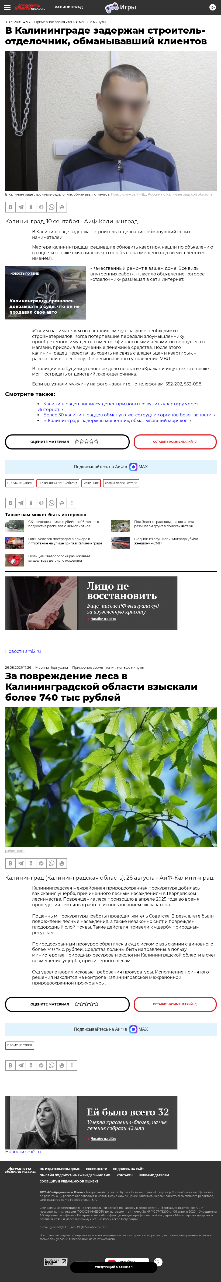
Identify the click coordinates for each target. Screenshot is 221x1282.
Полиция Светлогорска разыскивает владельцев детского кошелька (59, 558)
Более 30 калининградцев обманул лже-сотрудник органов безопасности (127, 414)
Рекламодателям (154, 1175)
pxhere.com (15, 851)
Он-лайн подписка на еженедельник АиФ (75, 1175)
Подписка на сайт (128, 1169)
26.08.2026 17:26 (18, 667)
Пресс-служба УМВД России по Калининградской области (161, 194)
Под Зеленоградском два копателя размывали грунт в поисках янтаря (164, 524)
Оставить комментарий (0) (175, 442)
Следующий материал (114, 1267)
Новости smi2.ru (23, 651)
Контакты (125, 1175)
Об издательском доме (60, 1169)
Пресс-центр (96, 1169)
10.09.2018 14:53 (17, 22)
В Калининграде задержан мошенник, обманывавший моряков (115, 420)
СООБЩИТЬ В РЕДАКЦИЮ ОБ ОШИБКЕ (69, 1181)
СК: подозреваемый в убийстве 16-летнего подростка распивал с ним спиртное (63, 524)
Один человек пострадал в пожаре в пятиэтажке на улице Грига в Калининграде (65, 541)
